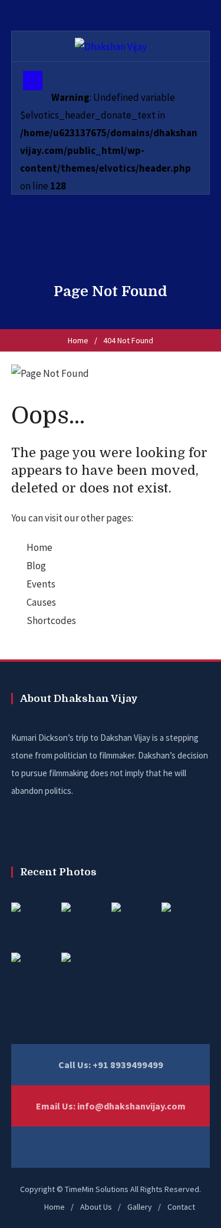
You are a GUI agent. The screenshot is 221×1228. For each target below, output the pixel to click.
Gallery (139, 1206)
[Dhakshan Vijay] (111, 46)
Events (41, 583)
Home (78, 340)
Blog (36, 565)
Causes (41, 602)
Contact (181, 1206)
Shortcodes (51, 620)
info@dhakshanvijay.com (131, 1106)
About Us (96, 1206)
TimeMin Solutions (96, 1189)
